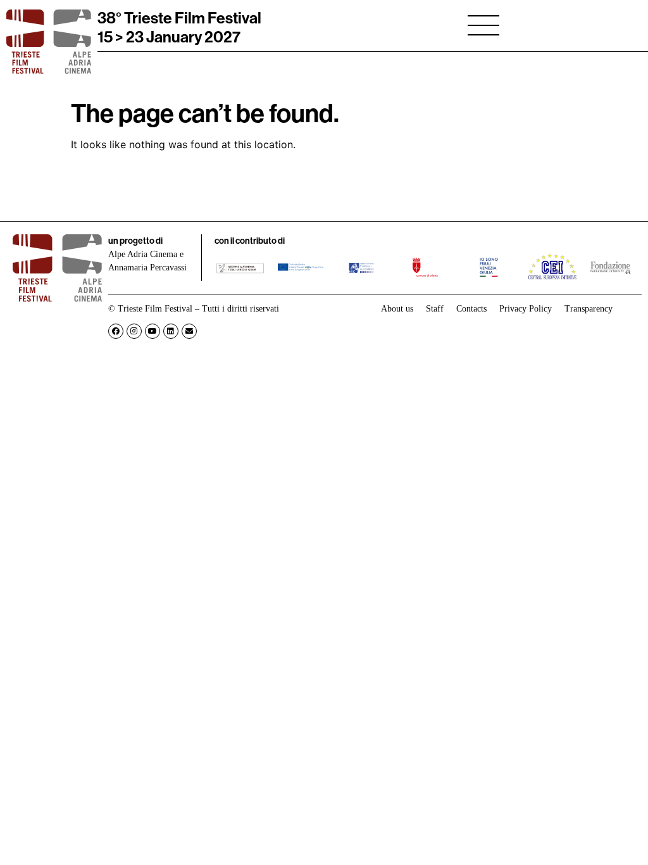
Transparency (588, 308)
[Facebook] (115, 331)
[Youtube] (152, 331)
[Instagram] (134, 331)
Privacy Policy (525, 308)
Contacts (471, 308)
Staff (435, 308)
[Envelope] (189, 331)
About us (397, 308)
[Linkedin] (170, 331)
